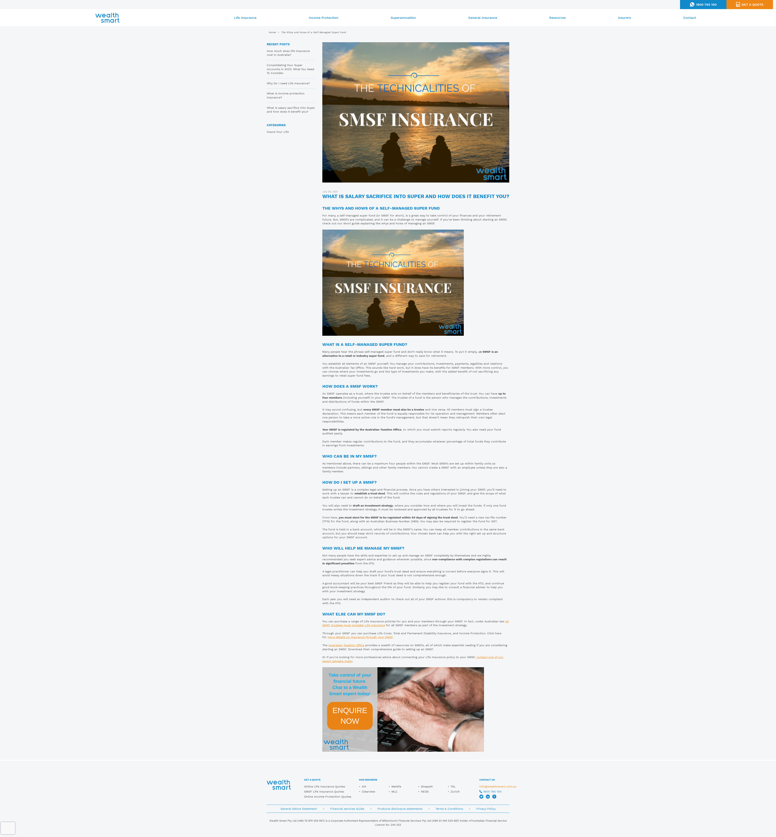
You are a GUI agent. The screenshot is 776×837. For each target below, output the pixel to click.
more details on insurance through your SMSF (360, 637)
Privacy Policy (486, 808)
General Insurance (482, 18)
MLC (394, 791)
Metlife (396, 786)
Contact (689, 18)
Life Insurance (245, 18)
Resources (557, 18)
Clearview (368, 791)
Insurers (624, 18)
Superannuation (403, 18)
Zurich (455, 791)
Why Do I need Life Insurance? (288, 83)
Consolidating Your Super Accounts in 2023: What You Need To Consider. (290, 69)
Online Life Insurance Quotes (324, 786)
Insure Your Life (278, 131)
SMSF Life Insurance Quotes (324, 791)
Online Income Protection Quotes (327, 796)
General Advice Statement (298, 808)
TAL (453, 786)
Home (272, 32)
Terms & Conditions (449, 808)
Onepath (427, 786)
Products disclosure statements (399, 808)
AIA (364, 786)
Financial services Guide (347, 808)
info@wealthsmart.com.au (498, 786)
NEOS (425, 791)
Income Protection (323, 18)
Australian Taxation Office (346, 645)
